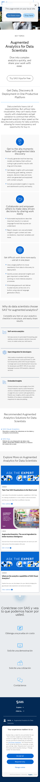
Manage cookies (20, 767)
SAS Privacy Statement (14, 742)
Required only (20, 762)
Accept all (20, 756)
